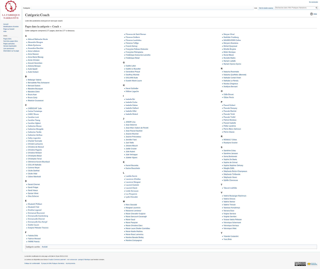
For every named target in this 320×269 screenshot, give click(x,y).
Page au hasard (8, 29)
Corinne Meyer (34, 168)
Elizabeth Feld (33, 207)
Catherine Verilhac (35, 135)
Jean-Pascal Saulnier (134, 131)
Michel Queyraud (230, 46)
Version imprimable (9, 46)
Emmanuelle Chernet (36, 219)
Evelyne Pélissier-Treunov (38, 228)
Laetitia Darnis (131, 176)
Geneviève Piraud (133, 72)
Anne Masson (33, 54)
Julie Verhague (132, 154)
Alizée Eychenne (34, 45)
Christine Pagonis (35, 150)
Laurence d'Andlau (133, 179)
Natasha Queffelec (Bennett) (235, 75)
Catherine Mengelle (35, 129)
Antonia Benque (34, 66)
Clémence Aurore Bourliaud (39, 162)
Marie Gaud (130, 219)
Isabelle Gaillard (132, 108)
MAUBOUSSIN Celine (232, 40)
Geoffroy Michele (132, 75)
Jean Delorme (131, 125)
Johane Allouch (132, 146)
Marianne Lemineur (133, 211)
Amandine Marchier (35, 48)
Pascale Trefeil (229, 117)
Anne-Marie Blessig (35, 57)
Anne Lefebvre (34, 51)
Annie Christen (34, 60)
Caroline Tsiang (34, 120)
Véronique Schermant (232, 222)
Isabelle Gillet (131, 111)
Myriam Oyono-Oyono (232, 64)
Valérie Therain (230, 205)
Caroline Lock (33, 117)
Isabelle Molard (132, 114)
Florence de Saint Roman (136, 34)
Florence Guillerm (133, 37)
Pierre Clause (229, 132)
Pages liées (7, 39)
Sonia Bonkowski (230, 156)
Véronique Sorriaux (231, 225)
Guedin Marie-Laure (134, 81)
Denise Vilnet (33, 193)
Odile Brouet (229, 94)
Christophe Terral (35, 159)
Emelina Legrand (34, 210)
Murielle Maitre (229, 58)
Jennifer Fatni (131, 140)
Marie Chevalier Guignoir (136, 214)
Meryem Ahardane (231, 43)
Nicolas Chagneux (231, 84)
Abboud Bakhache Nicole (38, 39)
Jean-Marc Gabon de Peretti (137, 128)
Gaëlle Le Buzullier (133, 69)
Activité (45, 247)
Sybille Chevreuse (231, 180)
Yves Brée (228, 239)
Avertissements (70, 263)
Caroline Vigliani (34, 123)
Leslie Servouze (132, 191)
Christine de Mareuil (36, 147)
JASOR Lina (130, 122)
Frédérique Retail (133, 58)
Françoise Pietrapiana (134, 52)
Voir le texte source (266, 8)
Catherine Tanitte (34, 132)
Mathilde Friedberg (231, 37)
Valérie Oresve (229, 199)
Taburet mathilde (230, 188)
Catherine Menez (35, 126)
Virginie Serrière (230, 216)
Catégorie (26, 8)
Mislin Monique (230, 52)
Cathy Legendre (34, 138)
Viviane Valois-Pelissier (233, 219)
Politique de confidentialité (32, 263)
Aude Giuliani (33, 72)
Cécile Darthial (33, 171)
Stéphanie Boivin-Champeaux (235, 171)
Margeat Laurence (133, 208)
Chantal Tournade (35, 141)
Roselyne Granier (231, 143)
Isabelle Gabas (132, 105)
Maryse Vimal (229, 34)
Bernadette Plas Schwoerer (39, 83)
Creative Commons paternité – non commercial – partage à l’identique (69, 259)
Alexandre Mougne (35, 42)
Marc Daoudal (131, 205)
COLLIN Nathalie (34, 165)
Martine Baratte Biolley (135, 237)
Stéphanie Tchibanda (232, 174)
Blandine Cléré (34, 92)
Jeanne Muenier (132, 134)
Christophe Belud (35, 156)
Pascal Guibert (229, 105)
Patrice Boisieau (230, 120)
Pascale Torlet (229, 114)
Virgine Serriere (230, 214)
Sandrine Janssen (231, 153)
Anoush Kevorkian (35, 63)
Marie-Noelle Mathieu (134, 231)
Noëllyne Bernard (230, 86)
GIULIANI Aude (132, 78)
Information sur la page (11, 51)
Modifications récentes (11, 26)
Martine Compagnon (134, 240)
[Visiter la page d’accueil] (11, 10)
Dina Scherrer (33, 196)
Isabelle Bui (130, 99)
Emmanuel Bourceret (36, 213)
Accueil (5, 24)
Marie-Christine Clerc (134, 225)
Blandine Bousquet (35, 89)
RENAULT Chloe (230, 140)
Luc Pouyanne (131, 194)
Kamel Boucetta (132, 165)
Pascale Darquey (230, 108)
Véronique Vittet (230, 228)
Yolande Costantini (231, 236)
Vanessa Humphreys (232, 208)
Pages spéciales (9, 44)
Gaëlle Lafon (131, 66)
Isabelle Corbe (131, 102)
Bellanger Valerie (34, 80)
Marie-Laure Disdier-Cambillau (138, 228)
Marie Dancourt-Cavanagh (136, 216)
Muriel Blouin (229, 55)
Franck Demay (131, 46)
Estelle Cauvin (33, 225)
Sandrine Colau (230, 150)
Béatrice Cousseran (36, 100)
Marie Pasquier (132, 222)
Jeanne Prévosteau (133, 137)
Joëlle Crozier (131, 149)
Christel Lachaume (35, 144)
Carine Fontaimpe (35, 111)
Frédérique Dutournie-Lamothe (138, 55)
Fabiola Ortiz (33, 236)
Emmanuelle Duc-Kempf (37, 222)
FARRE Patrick (34, 242)
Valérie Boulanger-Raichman (235, 196)
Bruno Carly (32, 97)
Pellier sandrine (230, 126)
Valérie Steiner (229, 202)
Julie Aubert (130, 151)
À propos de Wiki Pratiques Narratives (52, 263)
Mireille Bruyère (230, 49)
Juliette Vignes (131, 157)
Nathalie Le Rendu (231, 81)
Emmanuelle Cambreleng (38, 216)
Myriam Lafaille (230, 61)
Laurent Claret (131, 188)
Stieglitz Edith (229, 168)
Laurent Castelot (132, 185)
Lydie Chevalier (132, 197)
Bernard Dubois (34, 86)
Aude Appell (32, 69)
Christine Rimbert (35, 153)
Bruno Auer (32, 94)
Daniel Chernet (34, 184)
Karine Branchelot (133, 168)
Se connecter (313, 2)
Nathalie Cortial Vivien (232, 78)
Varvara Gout (229, 211)
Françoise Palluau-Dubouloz (137, 49)
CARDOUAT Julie (35, 108)
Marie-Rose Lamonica (134, 234)
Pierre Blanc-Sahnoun (232, 129)
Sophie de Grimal (230, 162)
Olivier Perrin (229, 97)
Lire (255, 8)
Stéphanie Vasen (230, 177)
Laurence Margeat (133, 182)
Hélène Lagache (132, 91)
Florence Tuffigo (132, 43)
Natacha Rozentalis (231, 72)
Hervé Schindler (132, 88)
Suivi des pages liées (10, 41)
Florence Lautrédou (133, 40)
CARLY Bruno (33, 114)
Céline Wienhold (34, 177)
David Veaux (33, 190)
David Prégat (33, 187)
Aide (315, 14)
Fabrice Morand (34, 239)
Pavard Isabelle (230, 123)
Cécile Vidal (32, 174)
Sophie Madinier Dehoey (233, 165)
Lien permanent (8, 48)
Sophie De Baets (230, 159)
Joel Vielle (130, 143)
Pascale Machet (230, 111)
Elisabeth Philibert (35, 204)
